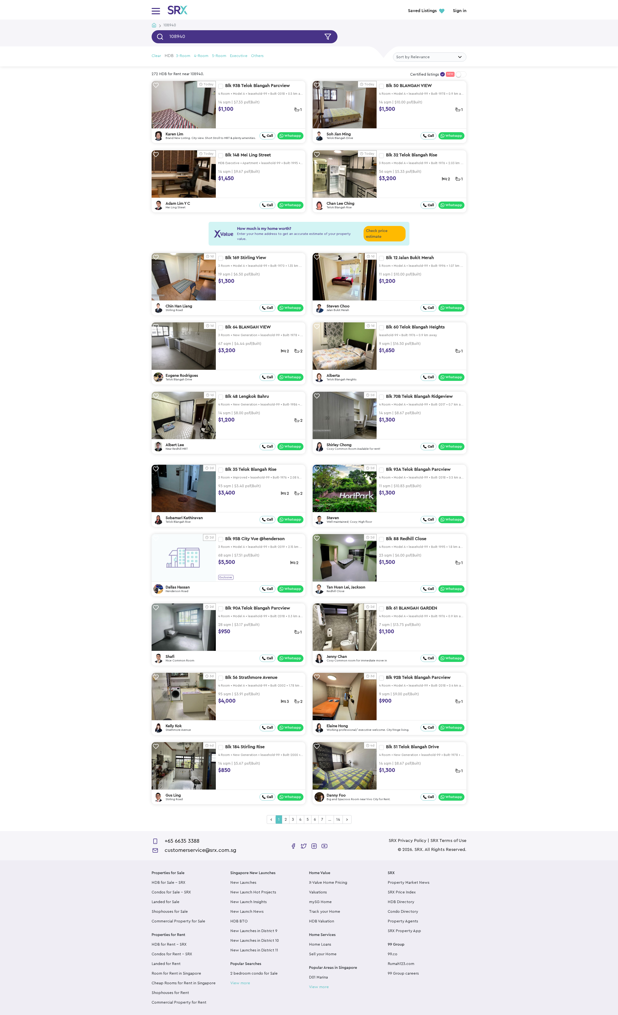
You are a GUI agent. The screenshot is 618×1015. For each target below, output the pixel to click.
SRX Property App (404, 931)
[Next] (347, 820)
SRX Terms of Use (448, 840)
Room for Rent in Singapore (176, 973)
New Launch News (247, 912)
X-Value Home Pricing (328, 882)
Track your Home (324, 912)
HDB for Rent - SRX (169, 944)
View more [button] (240, 983)
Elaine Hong (337, 726)
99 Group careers (403, 973)
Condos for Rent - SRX (172, 954)
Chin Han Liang (179, 306)
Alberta (333, 375)
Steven (333, 518)
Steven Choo (338, 306)
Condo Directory (403, 912)
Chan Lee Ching (340, 203)
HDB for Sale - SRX (168, 882)
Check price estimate (376, 234)
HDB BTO (239, 921)
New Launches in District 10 (254, 940)
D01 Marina (318, 977)
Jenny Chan (337, 657)
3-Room (183, 56)
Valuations (318, 892)
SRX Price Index (402, 892)
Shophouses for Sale (170, 912)
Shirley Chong (339, 445)
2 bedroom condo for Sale (254, 973)
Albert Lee (175, 445)
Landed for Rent (166, 964)
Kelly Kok (174, 726)
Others (257, 56)
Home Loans (320, 944)
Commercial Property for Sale (178, 921)
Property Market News (408, 882)
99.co (392, 954)
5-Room (219, 56)
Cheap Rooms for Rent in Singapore (184, 983)
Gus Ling (173, 795)
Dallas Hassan (178, 587)
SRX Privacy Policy (407, 840)
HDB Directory (401, 902)
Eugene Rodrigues (182, 375)
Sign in (459, 11)
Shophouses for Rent (170, 993)
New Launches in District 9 (253, 931)
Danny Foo (336, 795)
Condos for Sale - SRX (171, 892)
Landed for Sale (165, 902)
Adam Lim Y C (178, 203)
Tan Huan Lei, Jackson (346, 587)
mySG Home (320, 902)
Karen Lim (174, 134)
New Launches (243, 882)
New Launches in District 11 (254, 950)
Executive (238, 56)
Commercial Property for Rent (179, 1002)
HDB (169, 55)
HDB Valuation (321, 921)
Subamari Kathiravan (184, 518)
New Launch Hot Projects (253, 892)
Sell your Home (323, 954)
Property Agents (403, 921)
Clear (156, 56)
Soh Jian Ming (339, 134)
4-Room (201, 56)
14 (338, 819)
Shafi (170, 657)
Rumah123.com (401, 964)
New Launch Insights (248, 902)
